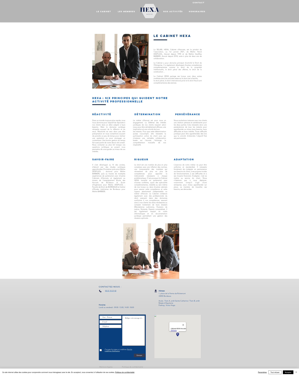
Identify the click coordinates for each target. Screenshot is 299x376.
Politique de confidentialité (124, 372)
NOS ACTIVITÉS (173, 11)
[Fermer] (296, 372)
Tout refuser (275, 372)
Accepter (288, 372)
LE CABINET (103, 11)
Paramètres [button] (262, 372)
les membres (126, 11)
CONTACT (199, 2)
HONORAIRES (197, 11)
